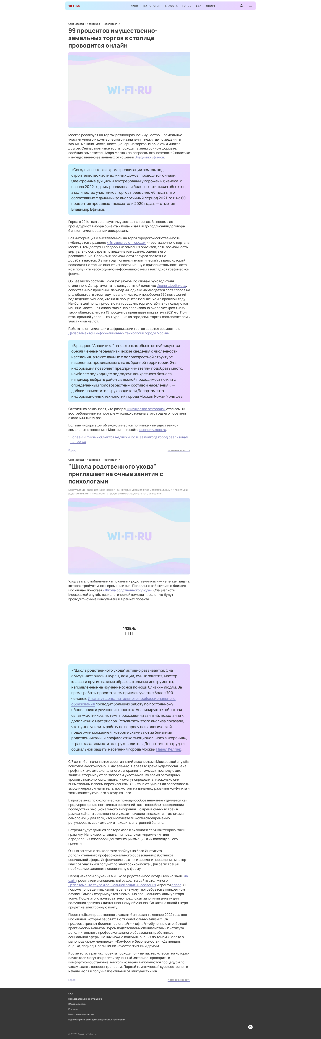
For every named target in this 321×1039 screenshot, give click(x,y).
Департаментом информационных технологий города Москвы (118, 333)
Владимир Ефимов (149, 157)
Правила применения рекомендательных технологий (96, 1019)
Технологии (152, 5)
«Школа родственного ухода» (127, 590)
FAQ (70, 993)
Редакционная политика (81, 1014)
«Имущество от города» (126, 242)
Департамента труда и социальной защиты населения (112, 885)
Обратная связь (77, 1004)
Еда (199, 5)
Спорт (210, 5)
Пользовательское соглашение (85, 998)
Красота (171, 5)
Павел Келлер (168, 749)
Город (187, 5)
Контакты (73, 1009)
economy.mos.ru (152, 429)
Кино (134, 5)
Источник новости (179, 450)
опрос (176, 885)
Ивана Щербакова (171, 285)
